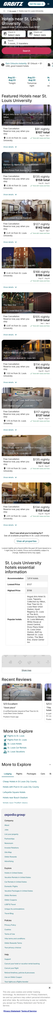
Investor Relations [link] (12, 848)
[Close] (49, 988)
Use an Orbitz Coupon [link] (13, 977)
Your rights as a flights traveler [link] (16, 982)
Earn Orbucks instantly (16, 63)
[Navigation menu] (48, 4)
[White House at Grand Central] (26, 219)
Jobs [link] (6, 830)
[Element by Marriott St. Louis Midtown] (26, 171)
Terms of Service (29, 1011)
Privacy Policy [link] (10, 925)
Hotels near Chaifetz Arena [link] (15, 803)
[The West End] (26, 311)
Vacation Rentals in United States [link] (18, 877)
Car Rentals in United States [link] (16, 882)
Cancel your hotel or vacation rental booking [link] (22, 964)
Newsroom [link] (9, 843)
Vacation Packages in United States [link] (19, 891)
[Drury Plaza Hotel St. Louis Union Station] (26, 454)
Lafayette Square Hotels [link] (14, 792)
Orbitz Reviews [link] (11, 895)
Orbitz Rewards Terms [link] (13, 943)
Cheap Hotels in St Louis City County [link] (20, 781)
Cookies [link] (8, 929)
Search (26, 50)
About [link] (7, 825)
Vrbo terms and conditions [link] (15, 938)
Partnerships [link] (9, 839)
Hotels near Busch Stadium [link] (15, 797)
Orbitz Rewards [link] (11, 857)
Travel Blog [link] (9, 913)
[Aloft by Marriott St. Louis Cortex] (26, 359)
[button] (26, 147)
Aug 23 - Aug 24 (32, 78)
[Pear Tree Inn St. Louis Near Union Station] (26, 406)
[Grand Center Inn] (26, 265)
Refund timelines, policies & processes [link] (20, 973)
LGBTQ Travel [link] (10, 904)
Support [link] (8, 959)
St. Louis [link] (12, 11)
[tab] (8, 774)
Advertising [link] (9, 861)
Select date (14, 35)
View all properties (27, 541)
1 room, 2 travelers (18, 43)
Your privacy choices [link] (13, 947)
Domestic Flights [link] (11, 886)
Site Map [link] (8, 852)
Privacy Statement (12, 1011)
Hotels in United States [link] (14, 873)
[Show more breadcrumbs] (4, 11)
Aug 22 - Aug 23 (12, 78)
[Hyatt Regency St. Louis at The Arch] (26, 501)
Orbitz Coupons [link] (11, 900)
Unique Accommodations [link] (14, 909)
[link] (26, 736)
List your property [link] (11, 834)
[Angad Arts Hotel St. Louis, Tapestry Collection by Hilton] (26, 123)
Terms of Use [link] (10, 934)
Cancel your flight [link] (12, 968)
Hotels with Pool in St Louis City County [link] (21, 787)
